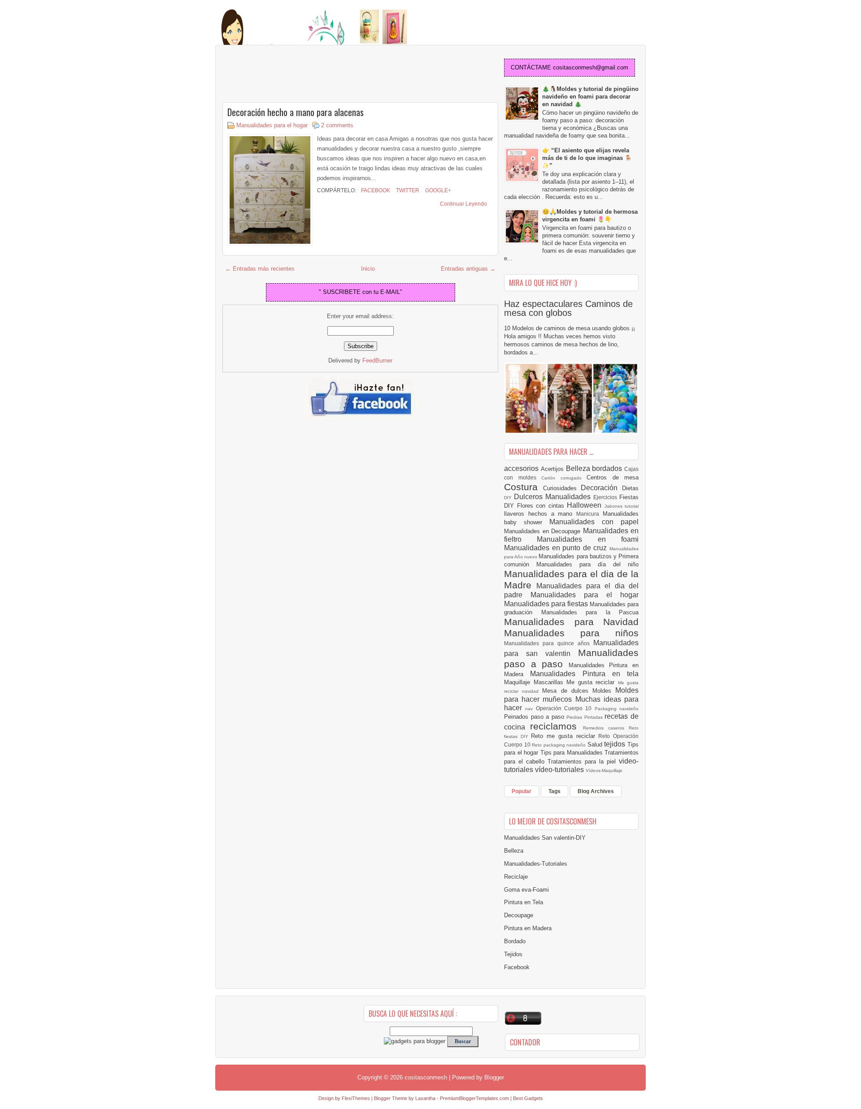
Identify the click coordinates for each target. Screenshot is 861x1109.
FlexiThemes (356, 1098)
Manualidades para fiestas (547, 604)
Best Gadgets (528, 1098)
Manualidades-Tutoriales (535, 863)
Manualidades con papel (594, 522)
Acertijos (553, 469)
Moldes (603, 690)
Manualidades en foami (588, 539)
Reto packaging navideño (559, 744)
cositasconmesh (425, 1077)
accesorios (522, 468)
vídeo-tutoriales (560, 769)
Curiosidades (562, 488)
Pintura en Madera (528, 928)
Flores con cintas (542, 505)
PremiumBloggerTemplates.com (474, 1098)
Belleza (579, 468)
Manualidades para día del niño (587, 564)
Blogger (494, 1077)
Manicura (589, 514)
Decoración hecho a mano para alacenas (295, 112)
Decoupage (518, 915)
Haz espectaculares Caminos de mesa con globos (568, 308)
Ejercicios (606, 497)
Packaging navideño (617, 708)
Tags (554, 791)
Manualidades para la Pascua (590, 612)
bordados (608, 468)
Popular (521, 791)
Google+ (437, 190)
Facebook (375, 190)
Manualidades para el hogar (272, 125)
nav (530, 708)
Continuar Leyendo (463, 204)
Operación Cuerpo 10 (565, 708)
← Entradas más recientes (260, 268)
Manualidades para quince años (548, 643)
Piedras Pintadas (585, 717)
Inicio (368, 268)
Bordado (515, 941)
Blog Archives (596, 791)
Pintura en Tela (523, 902)
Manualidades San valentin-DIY (545, 837)
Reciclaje (516, 876)
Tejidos (513, 954)
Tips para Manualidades (572, 752)
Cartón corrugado (564, 477)
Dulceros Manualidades (553, 497)
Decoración (601, 488)
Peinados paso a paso (535, 716)
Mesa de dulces (567, 690)
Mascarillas (550, 682)
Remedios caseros (606, 727)
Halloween (585, 505)
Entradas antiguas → (468, 268)
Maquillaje (519, 682)
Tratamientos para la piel (583, 761)
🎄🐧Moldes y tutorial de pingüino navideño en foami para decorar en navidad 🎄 (590, 97)
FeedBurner (377, 360)
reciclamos (556, 726)
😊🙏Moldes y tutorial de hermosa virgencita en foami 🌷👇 (590, 215)
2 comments (337, 125)
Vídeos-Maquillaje (604, 770)
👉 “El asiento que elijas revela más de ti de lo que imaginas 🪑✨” (587, 158)
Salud (595, 744)
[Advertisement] (294, 74)
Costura (523, 487)
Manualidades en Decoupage (543, 531)
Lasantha (425, 1098)
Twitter (407, 190)
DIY (509, 497)
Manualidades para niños (571, 633)
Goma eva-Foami (526, 889)
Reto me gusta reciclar (564, 736)
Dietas (630, 488)
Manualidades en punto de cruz (556, 548)
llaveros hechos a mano (540, 513)
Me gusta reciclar (592, 682)
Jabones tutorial (621, 506)
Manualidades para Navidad (571, 622)
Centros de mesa (613, 477)
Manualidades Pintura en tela (584, 673)
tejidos (615, 744)
